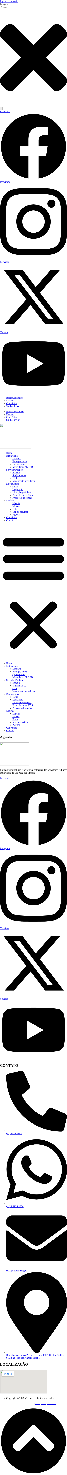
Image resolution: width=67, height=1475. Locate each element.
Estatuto (10, 400)
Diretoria (16, 458)
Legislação (17, 489)
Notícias (10, 500)
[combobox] (14, 7)
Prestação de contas (22, 497)
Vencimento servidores (23, 481)
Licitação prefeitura (21, 492)
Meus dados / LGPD (22, 467)
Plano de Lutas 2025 (22, 495)
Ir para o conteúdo (9, 1)
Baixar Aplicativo (15, 397)
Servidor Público (14, 469)
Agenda (16, 514)
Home (9, 453)
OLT (14, 478)
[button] (33, 591)
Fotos (15, 509)
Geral (15, 486)
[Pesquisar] (1, 108)
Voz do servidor (20, 511)
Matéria (16, 503)
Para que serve (19, 461)
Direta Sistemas (26, 1403)
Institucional (12, 455)
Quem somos (18, 464)
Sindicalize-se (13, 406)
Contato (10, 520)
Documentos (12, 483)
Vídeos (15, 506)
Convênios (11, 403)
